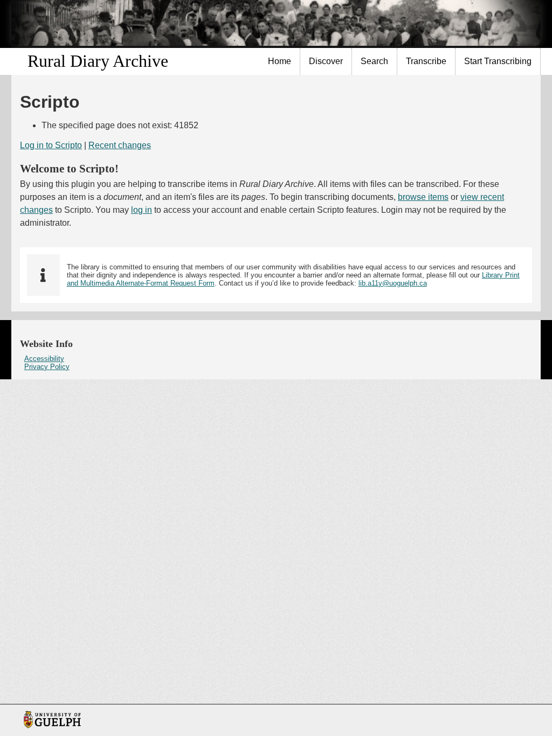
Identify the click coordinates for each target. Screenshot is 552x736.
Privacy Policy (47, 367)
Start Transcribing (498, 61)
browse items (423, 197)
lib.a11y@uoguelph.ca (392, 283)
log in (141, 209)
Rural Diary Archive (97, 61)
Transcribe (426, 61)
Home (279, 61)
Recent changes (119, 145)
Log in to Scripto (51, 145)
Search (374, 61)
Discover (326, 61)
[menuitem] (279, 61)
